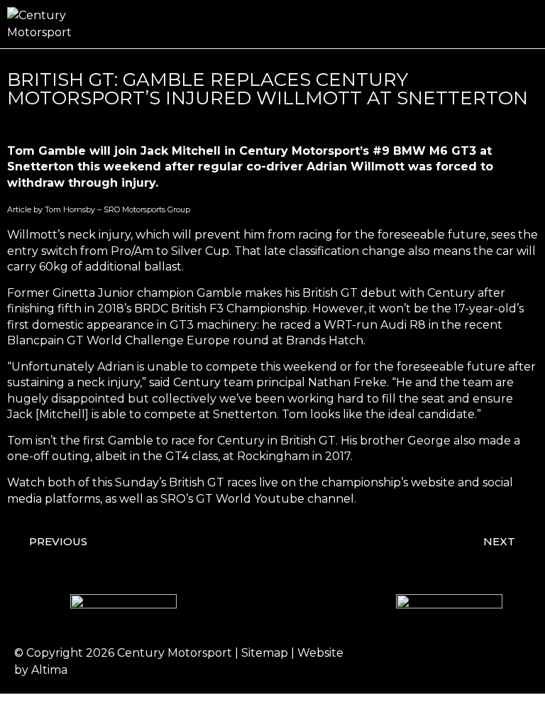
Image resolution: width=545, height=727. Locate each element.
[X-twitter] (474, 661)
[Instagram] (435, 661)
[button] (528, 24)
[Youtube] (513, 661)
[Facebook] (396, 661)
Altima (49, 670)
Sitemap (264, 653)
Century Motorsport (174, 653)
